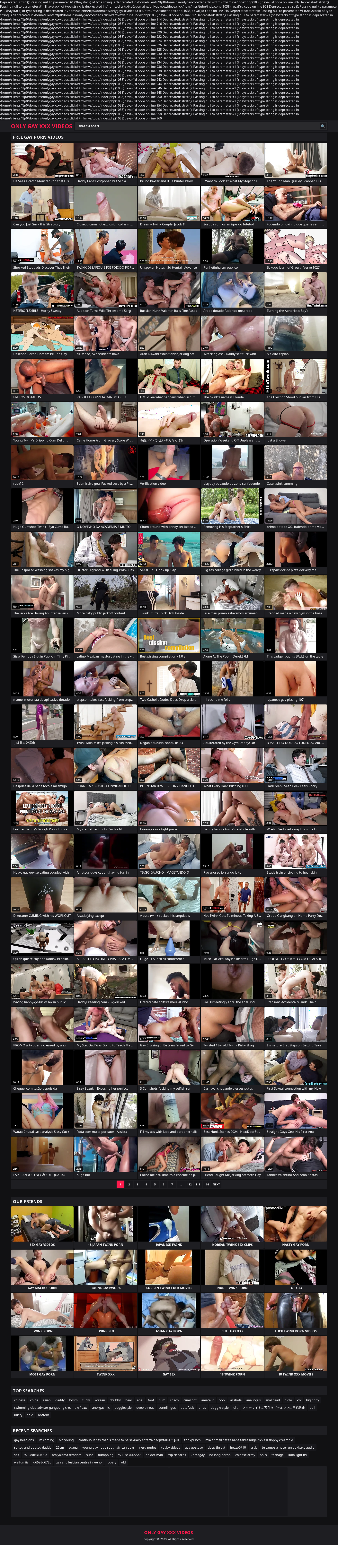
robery (111, 1462)
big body (312, 1400)
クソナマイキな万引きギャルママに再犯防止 (273, 1407)
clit (235, 1407)
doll (312, 1407)
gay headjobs (24, 1440)
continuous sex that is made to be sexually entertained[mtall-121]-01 (128, 1440)
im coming (46, 1440)
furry (86, 1400)
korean (99, 1400)
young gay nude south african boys (108, 1447)
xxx (299, 1400)
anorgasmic (101, 1407)
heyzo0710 (238, 1447)
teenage (277, 1455)
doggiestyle (123, 1407)
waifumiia (21, 1462)
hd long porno (220, 1455)
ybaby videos (170, 1447)
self (16, 1455)
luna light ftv (297, 1455)
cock (222, 1400)
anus (202, 1407)
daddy (60, 1400)
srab (254, 1447)
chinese (19, 1400)
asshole (236, 1400)
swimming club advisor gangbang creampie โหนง (50, 1407)
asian (47, 1400)
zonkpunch (192, 1440)
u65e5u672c (42, 1462)
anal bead (272, 1400)
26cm (60, 1447)
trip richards (177, 1455)
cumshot (190, 1400)
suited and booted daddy (32, 1447)
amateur (207, 1400)
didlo (288, 1400)
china (34, 1400)
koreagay (198, 1455)
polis (263, 1455)
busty (18, 1415)
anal (140, 1400)
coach (174, 1400)
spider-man (154, 1455)
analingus (253, 1400)
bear (128, 1400)
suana (73, 1447)
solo (30, 1415)
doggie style (220, 1407)
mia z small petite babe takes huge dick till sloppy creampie (249, 1440)
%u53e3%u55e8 (129, 1455)
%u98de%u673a (35, 1455)
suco (89, 1455)
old (123, 1462)
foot (151, 1400)
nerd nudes (147, 1447)
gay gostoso (194, 1447)
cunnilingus (167, 1407)
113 (198, 1184)
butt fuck (187, 1407)
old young (66, 1440)
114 (206, 1184)
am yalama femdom (67, 1455)
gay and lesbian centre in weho (79, 1462)
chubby (115, 1400)
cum (162, 1400)
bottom (43, 1415)
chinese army (245, 1455)
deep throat (145, 1407)
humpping (105, 1455)
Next (216, 1184)
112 (189, 1184)
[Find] (323, 126)
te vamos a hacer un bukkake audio (288, 1447)
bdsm (73, 1400)
